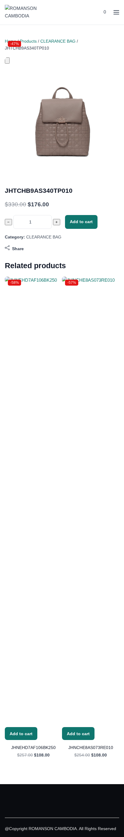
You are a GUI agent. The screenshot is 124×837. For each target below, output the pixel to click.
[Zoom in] (7, 60)
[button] (104, 12)
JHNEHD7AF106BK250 (33, 747)
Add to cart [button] (21, 733)
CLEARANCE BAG (58, 41)
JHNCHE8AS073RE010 (90, 747)
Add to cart (81, 221)
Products (28, 41)
